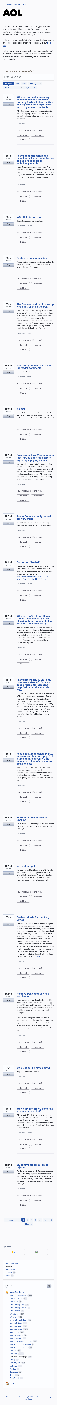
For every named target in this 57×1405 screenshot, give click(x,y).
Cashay (13, 1369)
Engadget (14, 1372)
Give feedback (17, 1292)
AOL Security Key (17, 1335)
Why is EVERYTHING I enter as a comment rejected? (35, 1110)
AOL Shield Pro (16, 1338)
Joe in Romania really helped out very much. (34, 517)
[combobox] (27, 1285)
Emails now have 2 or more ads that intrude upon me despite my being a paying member (35, 457)
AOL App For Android (18, 1295)
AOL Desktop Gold (17, 1304)
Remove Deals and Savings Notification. (33, 995)
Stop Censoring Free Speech (34, 1067)
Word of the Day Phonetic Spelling (32, 819)
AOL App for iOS (16, 1298)
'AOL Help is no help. (29, 217)
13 (51, 1219)
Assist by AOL (15, 1362)
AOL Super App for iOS (19, 1347)
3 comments (21, 530)
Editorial (29, 225)
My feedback (30, 87)
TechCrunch (15, 1378)
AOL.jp (13, 1359)
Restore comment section (32, 258)
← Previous (10, 1219)
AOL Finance (15, 1311)
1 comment (20, 885)
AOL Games (15, 1314)
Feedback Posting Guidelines (25, 1397)
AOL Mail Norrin (16, 1329)
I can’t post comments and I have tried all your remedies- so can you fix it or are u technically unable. (35, 159)
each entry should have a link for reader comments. (34, 367)
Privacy (39, 1397)
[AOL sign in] (37, 1252)
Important (38, 135)
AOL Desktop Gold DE (18, 1307)
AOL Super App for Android (20, 1344)
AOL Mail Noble (16, 1323)
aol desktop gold (26, 866)
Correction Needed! (28, 562)
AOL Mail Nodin (16, 1326)
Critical (25, 140)
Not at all (24, 135)
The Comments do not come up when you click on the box (35, 305)
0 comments (21, 184)
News (29, 333)
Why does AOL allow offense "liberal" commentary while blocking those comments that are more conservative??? (35, 619)
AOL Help (14, 1317)
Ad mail (21, 409)
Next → (28, 1224)
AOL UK (13, 1350)
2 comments (21, 123)
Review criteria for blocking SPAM (33, 918)
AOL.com (14, 1353)
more (38, 956)
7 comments (21, 1076)
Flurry (12, 1375)
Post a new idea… (13, 1263)
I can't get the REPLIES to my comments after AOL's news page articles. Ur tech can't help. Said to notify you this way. (34, 685)
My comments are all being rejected (32, 1166)
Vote (8, 104)
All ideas (9, 1266)
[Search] (49, 1286)
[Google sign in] (14, 1252)
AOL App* (14, 1301)
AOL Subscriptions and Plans (21, 1341)
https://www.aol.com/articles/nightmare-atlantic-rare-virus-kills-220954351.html (32, 577)
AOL (12, 1383)
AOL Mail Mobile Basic (19, 1320)
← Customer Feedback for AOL (14, 4)
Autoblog (13, 1366)
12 (45, 1219)
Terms (12, 1397)
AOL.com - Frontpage (18, 1356)
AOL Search (15, 1332)
